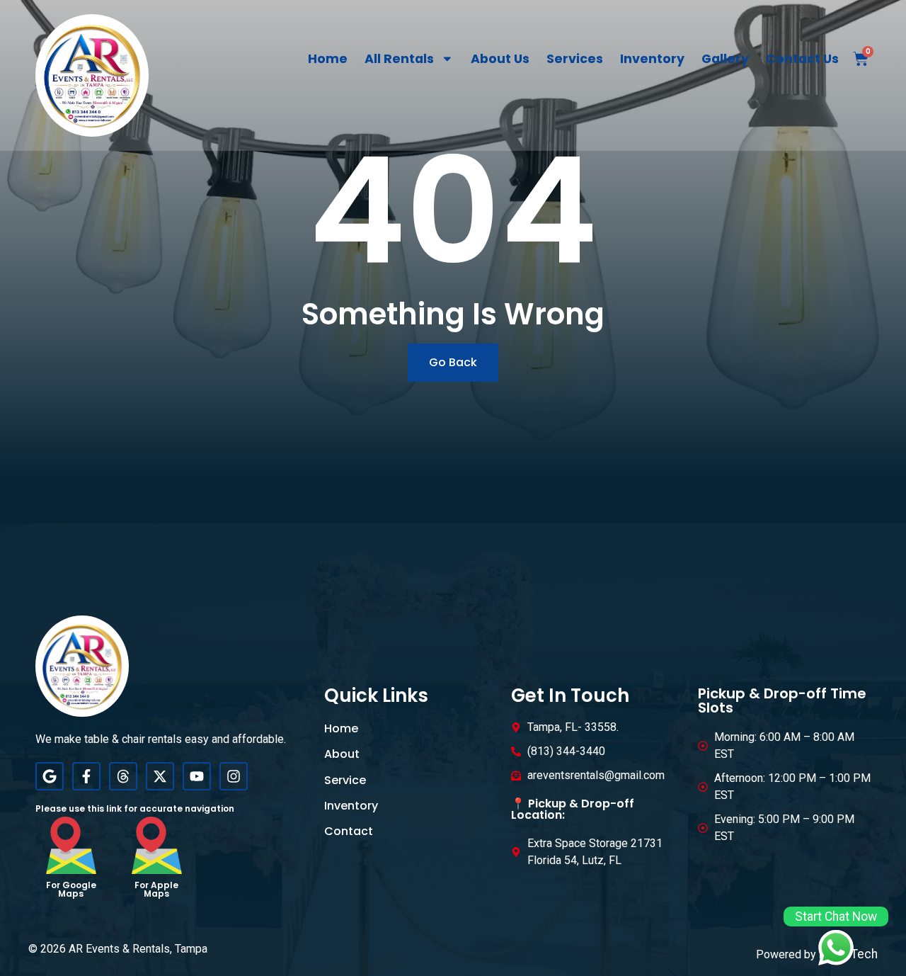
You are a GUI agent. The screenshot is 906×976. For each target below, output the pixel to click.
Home (328, 58)
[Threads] (123, 776)
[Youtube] (197, 776)
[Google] (49, 776)
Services (574, 58)
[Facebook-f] (86, 776)
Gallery (725, 58)
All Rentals (399, 58)
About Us (500, 58)
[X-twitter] (160, 776)
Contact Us (802, 58)
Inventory (652, 58)
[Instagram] (233, 776)
